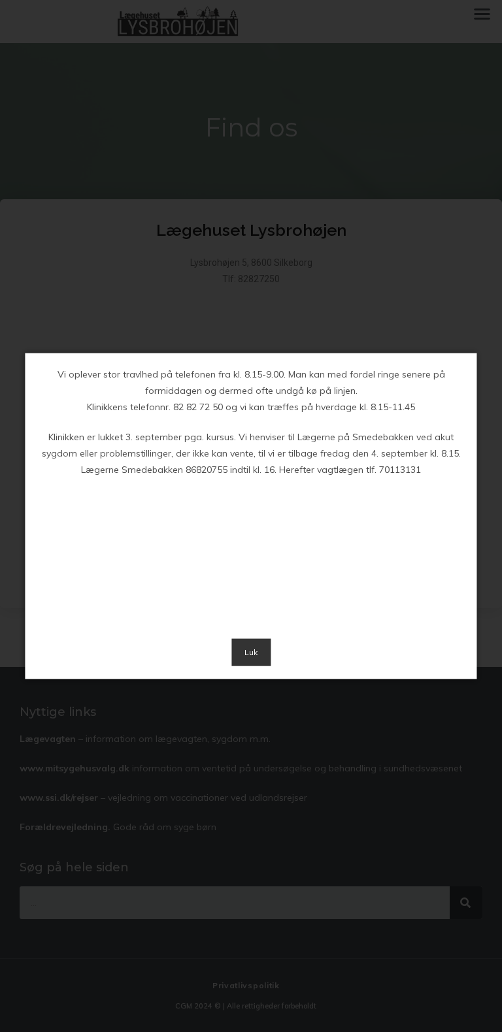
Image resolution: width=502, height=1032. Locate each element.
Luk (251, 652)
